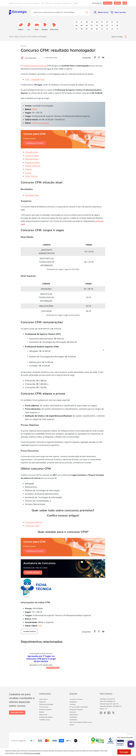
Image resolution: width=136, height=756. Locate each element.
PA (97, 25)
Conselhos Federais (29, 631)
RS (97, 29)
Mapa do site (43, 714)
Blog (16, 37)
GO (117, 22)
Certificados (73, 717)
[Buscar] (86, 12)
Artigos (28, 169)
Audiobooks (73, 720)
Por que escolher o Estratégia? (79, 707)
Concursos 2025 (32, 525)
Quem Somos (43, 699)
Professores (49, 3)
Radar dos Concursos (16, 3)
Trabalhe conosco (44, 720)
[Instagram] (101, 713)
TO (117, 29)
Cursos (28, 172)
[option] (41, 660)
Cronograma (43, 123)
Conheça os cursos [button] (34, 143)
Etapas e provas (32, 162)
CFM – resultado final (34, 79)
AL (81, 22)
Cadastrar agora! (17, 712)
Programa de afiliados (46, 717)
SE (107, 29)
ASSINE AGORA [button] (32, 572)
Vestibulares (73, 702)
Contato (75, 3)
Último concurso (32, 166)
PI (112, 25)
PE (107, 25)
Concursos (108, 3)
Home (11, 37)
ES (112, 22)
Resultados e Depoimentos (63, 3)
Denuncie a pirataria (45, 709)
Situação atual (31, 152)
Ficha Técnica (31, 176)
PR (117, 25)
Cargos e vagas (32, 155)
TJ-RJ (42, 3)
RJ (76, 29)
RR (92, 29)
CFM (33, 123)
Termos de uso (43, 707)
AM (87, 22)
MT (92, 25)
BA (97, 22)
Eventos (41, 712)
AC (76, 22)
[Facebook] (104, 713)
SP (112, 29)
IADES (34, 109)
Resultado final (32, 195)
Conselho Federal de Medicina (34, 66)
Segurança (42, 702)
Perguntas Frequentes (76, 709)
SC (102, 29)
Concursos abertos (33, 522)
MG (82, 25)
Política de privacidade (46, 704)
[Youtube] (108, 713)
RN (82, 29)
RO (87, 29)
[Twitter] (113, 713)
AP (92, 22)
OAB (124, 3)
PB (102, 25)
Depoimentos (74, 714)
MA (77, 25)
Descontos (73, 712)
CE (102, 22)
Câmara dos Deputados (32, 3)
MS (87, 25)
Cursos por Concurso (76, 699)
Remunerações (31, 159)
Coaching (72, 704)
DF (107, 22)
